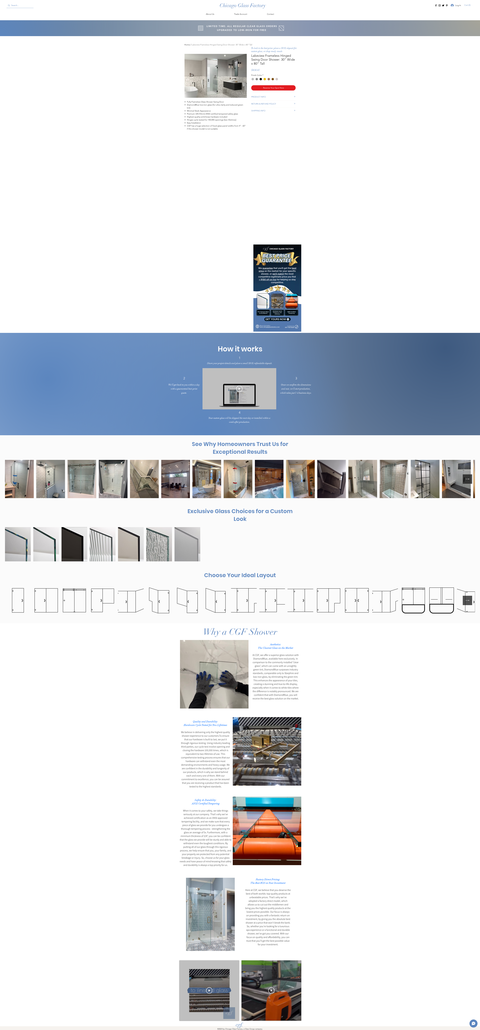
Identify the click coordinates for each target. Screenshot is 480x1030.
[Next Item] (467, 479)
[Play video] (239, 389)
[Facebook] (435, 5)
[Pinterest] (446, 5)
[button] (467, 5)
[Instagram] (439, 5)
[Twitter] (443, 5)
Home (187, 45)
